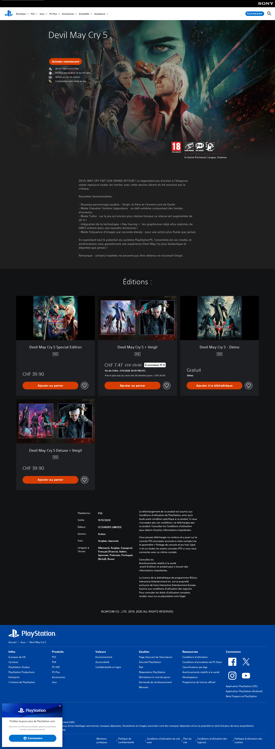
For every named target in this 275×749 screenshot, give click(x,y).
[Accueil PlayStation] (9, 13)
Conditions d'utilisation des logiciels (212, 740)
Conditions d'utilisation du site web (163, 740)
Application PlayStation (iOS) (241, 686)
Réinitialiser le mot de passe (154, 677)
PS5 (33, 13)
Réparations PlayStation (152, 672)
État (141, 667)
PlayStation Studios (19, 667)
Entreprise (14, 677)
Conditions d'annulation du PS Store (202, 662)
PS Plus (53, 13)
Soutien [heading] (144, 652)
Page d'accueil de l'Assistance (155, 657)
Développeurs (190, 677)
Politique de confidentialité (126, 740)
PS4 (54, 662)
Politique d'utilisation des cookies (248, 740)
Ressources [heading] (190, 652)
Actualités (84, 13)
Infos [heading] (11, 652)
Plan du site (187, 740)
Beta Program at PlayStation (241, 696)
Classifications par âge (194, 667)
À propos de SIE (17, 657)
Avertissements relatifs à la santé (157, 563)
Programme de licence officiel (198, 682)
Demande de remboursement (155, 682)
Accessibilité (102, 662)
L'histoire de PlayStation (21, 682)
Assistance (99, 13)
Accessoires (68, 13)
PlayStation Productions (21, 672)
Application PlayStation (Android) (244, 691)
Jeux (42, 13)
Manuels (143, 687)
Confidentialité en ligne (108, 667)
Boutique (21, 13)
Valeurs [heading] (100, 652)
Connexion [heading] (233, 652)
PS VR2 (56, 667)
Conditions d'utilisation (195, 657)
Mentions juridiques (101, 740)
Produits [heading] (58, 652)
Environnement (103, 657)
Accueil (12, 642)
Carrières (13, 662)
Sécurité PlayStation (150, 662)
